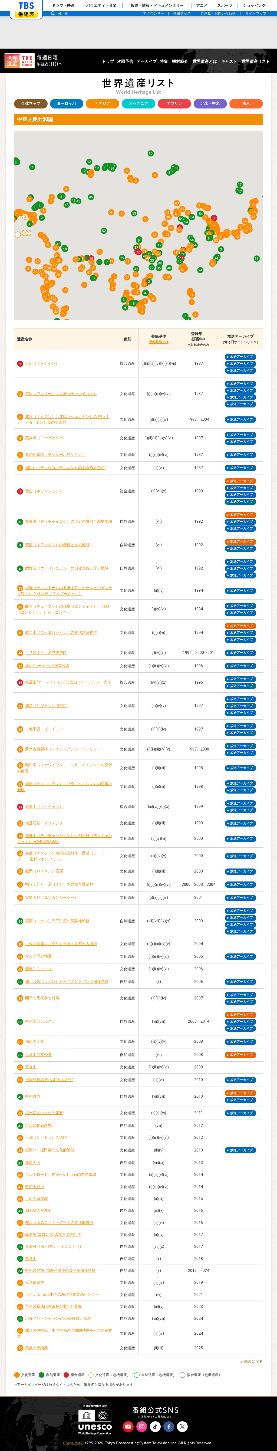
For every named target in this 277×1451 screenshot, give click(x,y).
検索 (64, 14)
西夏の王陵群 (36, 1348)
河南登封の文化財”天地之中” (49, 1080)
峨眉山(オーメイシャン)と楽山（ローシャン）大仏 (68, 682)
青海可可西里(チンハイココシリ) (53, 1246)
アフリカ (174, 103)
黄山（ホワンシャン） (44, 491)
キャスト (229, 61)
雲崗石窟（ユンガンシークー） (51, 897)
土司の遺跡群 (36, 1198)
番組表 (26, 14)
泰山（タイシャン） (42, 363)
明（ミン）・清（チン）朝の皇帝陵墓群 (59, 884)
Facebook (168, 1426)
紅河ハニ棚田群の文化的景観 (49, 1150)
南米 (246, 103)
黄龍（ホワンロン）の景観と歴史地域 (57, 545)
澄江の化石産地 (38, 1125)
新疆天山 (32, 1162)
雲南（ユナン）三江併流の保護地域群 (57, 921)
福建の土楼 (34, 1041)
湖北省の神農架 (38, 1210)
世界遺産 (33, 61)
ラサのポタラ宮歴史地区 (46, 652)
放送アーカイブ (241, 356)
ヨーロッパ (66, 103)
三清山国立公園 (38, 1054)
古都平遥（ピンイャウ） (46, 729)
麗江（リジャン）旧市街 (46, 705)
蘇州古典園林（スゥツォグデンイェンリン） (63, 749)
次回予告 (125, 61)
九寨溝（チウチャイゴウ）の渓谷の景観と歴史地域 (68, 521)
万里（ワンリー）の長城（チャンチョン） (61, 393)
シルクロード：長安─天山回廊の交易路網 (60, 1174)
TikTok (155, 1426)
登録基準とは (159, 342)
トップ (108, 61)
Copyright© (73, 1443)
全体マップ (30, 103)
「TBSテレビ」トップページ (26, 5)
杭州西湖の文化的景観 (44, 1113)
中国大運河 (34, 1187)
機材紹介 (180, 61)
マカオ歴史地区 (38, 956)
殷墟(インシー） (39, 969)
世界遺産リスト (256, 61)
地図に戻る (253, 1362)
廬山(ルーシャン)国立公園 (47, 665)
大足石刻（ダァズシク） (46, 823)
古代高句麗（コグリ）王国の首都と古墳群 (61, 944)
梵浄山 (31, 1258)
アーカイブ (147, 61)
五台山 (31, 1067)
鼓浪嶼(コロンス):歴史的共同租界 (53, 1234)
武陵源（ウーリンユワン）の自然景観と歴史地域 (66, 568)
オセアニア (138, 103)
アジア (98, 103)
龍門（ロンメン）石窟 (44, 871)
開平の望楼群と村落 (42, 998)
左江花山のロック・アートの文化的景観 (59, 1222)
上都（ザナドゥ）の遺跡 (46, 1137)
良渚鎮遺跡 (34, 1282)
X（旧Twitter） (182, 1426)
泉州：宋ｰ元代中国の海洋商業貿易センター (62, 1294)
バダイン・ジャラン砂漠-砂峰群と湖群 (58, 1318)
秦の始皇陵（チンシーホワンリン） (55, 454)
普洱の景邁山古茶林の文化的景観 (53, 1306)
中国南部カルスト (40, 1021)
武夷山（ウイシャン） (44, 806)
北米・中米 (210, 103)
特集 (164, 61)
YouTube (128, 1426)
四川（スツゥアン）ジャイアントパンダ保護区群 (66, 981)
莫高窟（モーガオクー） (46, 438)
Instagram (141, 1426)
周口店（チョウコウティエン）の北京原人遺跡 (65, 468)
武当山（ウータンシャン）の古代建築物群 (61, 632)
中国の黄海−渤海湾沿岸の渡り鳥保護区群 (60, 1270)
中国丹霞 (32, 1096)
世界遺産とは (205, 61)
